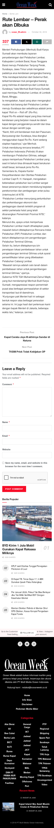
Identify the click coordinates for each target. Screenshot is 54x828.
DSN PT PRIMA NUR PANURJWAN (9, 775)
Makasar (27, 763)
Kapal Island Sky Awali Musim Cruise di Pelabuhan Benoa (34, 805)
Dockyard (9, 767)
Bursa (9, 751)
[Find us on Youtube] (27, 644)
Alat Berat (9, 724)
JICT (27, 749)
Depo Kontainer (9, 762)
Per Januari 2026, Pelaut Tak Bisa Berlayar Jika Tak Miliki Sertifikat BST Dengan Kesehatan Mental (30, 595)
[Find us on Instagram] (34, 644)
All (9, 728)
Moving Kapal (27, 776)
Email (6, 435)
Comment (8, 384)
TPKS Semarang (44, 769)
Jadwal (27, 736)
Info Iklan (27, 699)
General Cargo (27, 726)
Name (6, 422)
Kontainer (27, 758)
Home (4, 13)
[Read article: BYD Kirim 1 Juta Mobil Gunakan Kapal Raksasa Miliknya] (27, 523)
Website (6, 449)
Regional (44, 728)
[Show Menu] (3, 4)
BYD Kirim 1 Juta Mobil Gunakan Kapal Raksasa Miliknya (19, 549)
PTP (44, 724)
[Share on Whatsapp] (37, 41)
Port (27, 785)
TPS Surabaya (44, 775)
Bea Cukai (9, 733)
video (44, 784)
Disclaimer (27, 704)
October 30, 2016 (39, 31)
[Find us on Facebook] (20, 644)
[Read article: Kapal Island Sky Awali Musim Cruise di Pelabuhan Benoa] (8, 807)
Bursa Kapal (9, 755)
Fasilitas (9, 782)
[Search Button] (50, 4)
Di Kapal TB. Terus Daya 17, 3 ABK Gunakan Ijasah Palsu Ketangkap (27, 580)
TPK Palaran (44, 763)
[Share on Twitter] (27, 41)
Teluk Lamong (44, 748)
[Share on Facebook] (16, 41)
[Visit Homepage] (27, 5)
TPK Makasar (44, 758)
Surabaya (44, 742)
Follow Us (28, 633)
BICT (9, 742)
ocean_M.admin (19, 31)
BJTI (9, 746)
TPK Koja (44, 754)
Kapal (27, 754)
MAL (27, 767)
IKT (27, 731)
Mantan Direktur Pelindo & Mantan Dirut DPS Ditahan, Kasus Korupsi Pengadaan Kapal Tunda (29, 611)
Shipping (44, 733)
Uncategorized (44, 779)
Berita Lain (14, 13)
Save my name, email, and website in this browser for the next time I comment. (26, 464)
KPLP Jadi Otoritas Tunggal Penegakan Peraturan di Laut (29, 568)
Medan (27, 772)
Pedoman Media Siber (27, 708)
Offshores (27, 781)
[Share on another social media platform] (47, 41)
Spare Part (44, 737)
